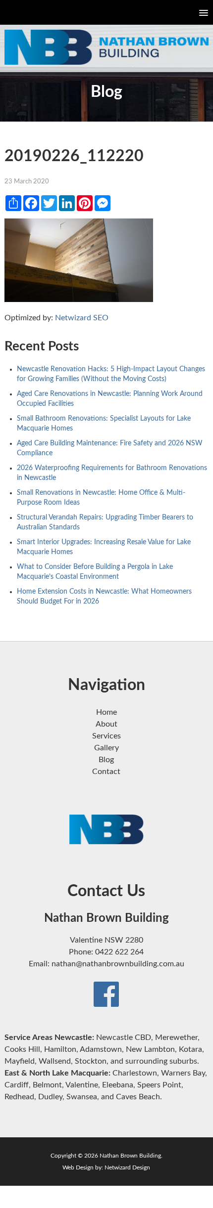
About (106, 724)
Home (106, 712)
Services (106, 736)
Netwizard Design (127, 1167)
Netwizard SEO (81, 318)
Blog (106, 760)
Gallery (106, 748)
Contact (106, 772)
